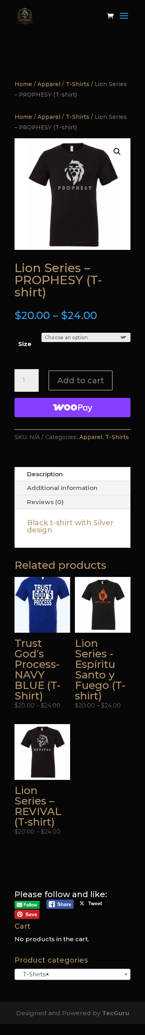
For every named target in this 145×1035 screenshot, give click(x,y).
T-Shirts (77, 84)
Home (23, 84)
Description (45, 474)
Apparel (48, 84)
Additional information (62, 488)
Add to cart (80, 380)
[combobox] (72, 974)
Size (24, 344)
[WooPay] (72, 407)
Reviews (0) (45, 502)
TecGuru (115, 1013)
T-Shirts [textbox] (33, 974)
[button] (117, 151)
